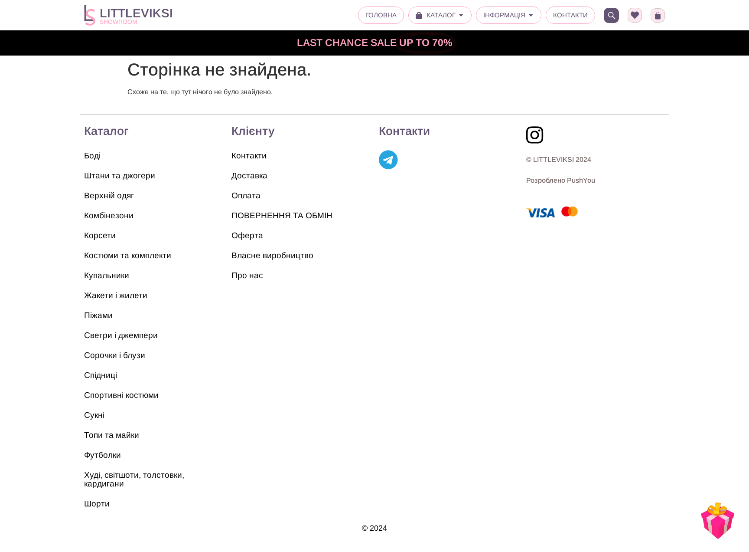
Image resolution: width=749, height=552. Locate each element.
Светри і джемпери (121, 335)
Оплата (246, 195)
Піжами (98, 315)
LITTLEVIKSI (136, 13)
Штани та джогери (119, 175)
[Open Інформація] (531, 15)
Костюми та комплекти (127, 255)
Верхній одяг (109, 195)
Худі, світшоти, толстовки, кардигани (134, 479)
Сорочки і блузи (114, 355)
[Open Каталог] (461, 15)
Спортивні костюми (121, 395)
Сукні (94, 415)
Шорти (97, 503)
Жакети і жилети (115, 295)
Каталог (106, 131)
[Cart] (658, 15)
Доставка (249, 175)
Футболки (102, 455)
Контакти (249, 155)
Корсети (100, 235)
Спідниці (100, 375)
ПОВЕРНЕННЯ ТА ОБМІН (281, 215)
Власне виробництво (272, 255)
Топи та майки (111, 435)
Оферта (247, 235)
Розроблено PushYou (560, 180)
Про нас (247, 275)
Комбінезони (109, 215)
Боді (92, 155)
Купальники (106, 275)
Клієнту (253, 131)
